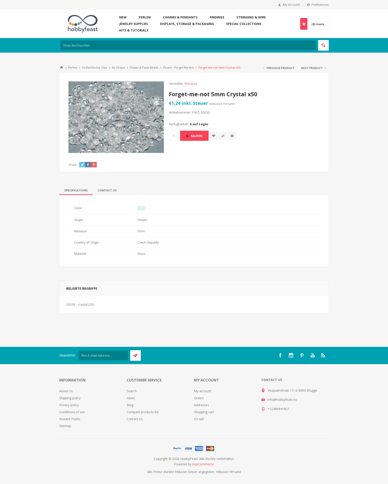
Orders (199, 398)
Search (132, 391)
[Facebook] (280, 355)
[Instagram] (291, 355)
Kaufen (196, 136)
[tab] (76, 190)
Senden (135, 355)
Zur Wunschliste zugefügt (213, 136)
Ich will (199, 419)
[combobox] (188, 45)
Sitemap (65, 426)
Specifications (76, 190)
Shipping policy (70, 398)
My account (202, 391)
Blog (130, 405)
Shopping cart (204, 412)
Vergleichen (223, 136)
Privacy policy (69, 405)
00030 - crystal (77, 304)
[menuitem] (93, 391)
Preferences (320, 4)
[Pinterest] (301, 355)
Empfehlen (232, 136)
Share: (72, 165)
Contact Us (107, 190)
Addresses (201, 405)
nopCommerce (203, 464)
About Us (66, 391)
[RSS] (323, 355)
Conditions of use (72, 412)
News (131, 398)
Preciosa (190, 83)
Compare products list (143, 412)
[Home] (61, 67)
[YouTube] (312, 355)
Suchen (323, 45)
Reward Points (69, 419)
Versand (229, 104)
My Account (291, 4)
